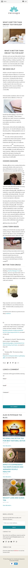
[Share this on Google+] (15, 363)
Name (5, 378)
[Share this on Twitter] (7, 363)
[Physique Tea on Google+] (9, 542)
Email (5, 385)
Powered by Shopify (14, 560)
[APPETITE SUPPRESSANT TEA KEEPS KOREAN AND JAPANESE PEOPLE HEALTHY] (14, 455)
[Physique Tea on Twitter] (3, 542)
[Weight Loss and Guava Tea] (14, 487)
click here (16, 550)
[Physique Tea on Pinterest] (14, 542)
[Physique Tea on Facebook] (6, 542)
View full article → (7, 446)
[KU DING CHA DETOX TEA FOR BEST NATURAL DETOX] (14, 428)
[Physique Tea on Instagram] (16, 542)
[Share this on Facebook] (10, 363)
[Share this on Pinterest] (12, 363)
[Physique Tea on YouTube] (11, 542)
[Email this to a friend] (18, 363)
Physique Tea (10, 559)
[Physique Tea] (14, 10)
